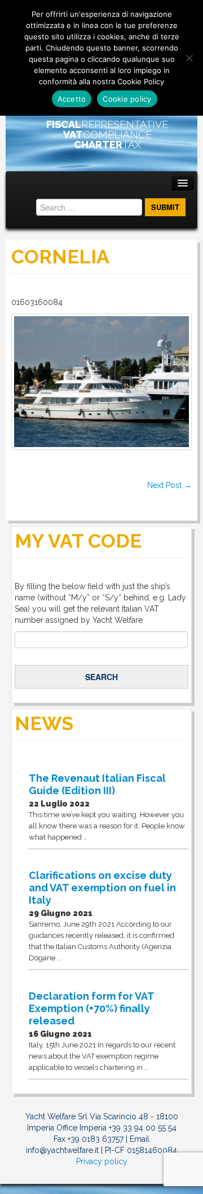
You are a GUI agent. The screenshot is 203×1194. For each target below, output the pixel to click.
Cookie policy (127, 98)
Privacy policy (101, 1161)
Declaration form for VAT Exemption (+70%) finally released (91, 1008)
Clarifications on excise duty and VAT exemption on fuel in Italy (102, 887)
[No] (189, 57)
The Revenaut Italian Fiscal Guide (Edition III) (97, 784)
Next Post (169, 485)
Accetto (72, 98)
